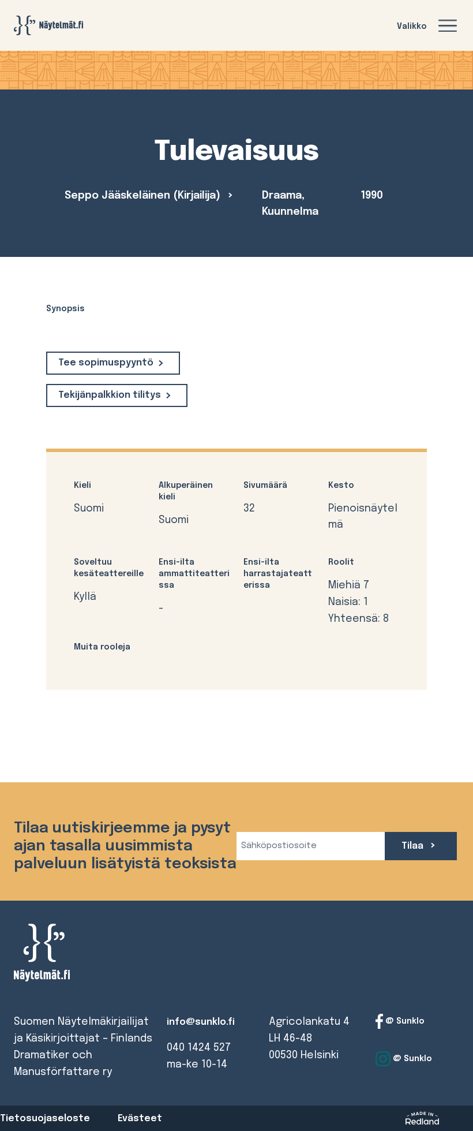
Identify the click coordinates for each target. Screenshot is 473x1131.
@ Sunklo (404, 1021)
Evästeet (140, 1118)
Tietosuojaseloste (45, 1118)
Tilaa (413, 846)
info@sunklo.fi (201, 1022)
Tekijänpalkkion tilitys (109, 395)
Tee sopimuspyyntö (105, 363)
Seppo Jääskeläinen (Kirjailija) (144, 196)
